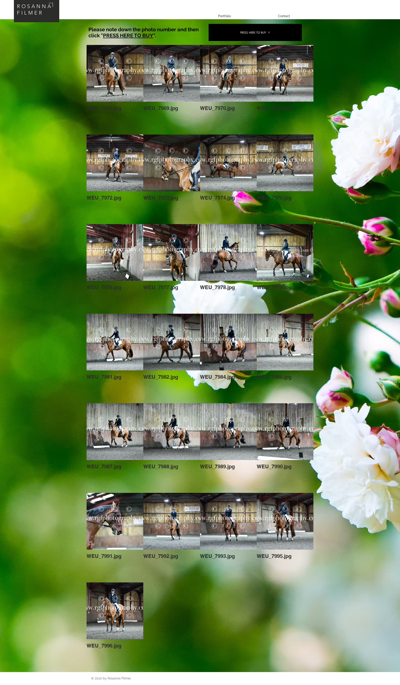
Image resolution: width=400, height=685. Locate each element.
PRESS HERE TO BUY (128, 35)
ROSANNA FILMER (34, 9)
